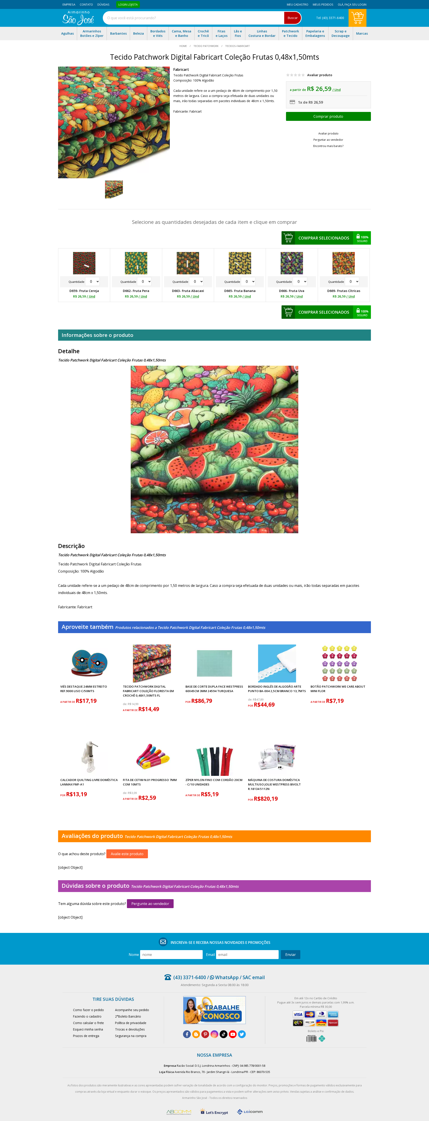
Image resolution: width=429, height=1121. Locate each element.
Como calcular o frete (88, 1023)
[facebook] (187, 1034)
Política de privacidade (130, 1023)
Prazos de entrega (86, 1036)
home (183, 46)
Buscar (293, 18)
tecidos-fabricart (237, 46)
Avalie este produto (127, 853)
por (188, 701)
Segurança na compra (130, 1036)
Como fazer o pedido (88, 1010)
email (210, 954)
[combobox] (202, 18)
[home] (78, 23)
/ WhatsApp (222, 977)
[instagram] (214, 1034)
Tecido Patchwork (206, 46)
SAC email (254, 977)
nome (134, 954)
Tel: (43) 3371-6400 (330, 18)
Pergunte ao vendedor (150, 903)
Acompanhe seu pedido (132, 1010)
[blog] (196, 1034)
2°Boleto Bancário (128, 1016)
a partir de (68, 701)
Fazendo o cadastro (87, 1016)
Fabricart (181, 69)
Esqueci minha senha (88, 1029)
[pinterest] (205, 1034)
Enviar (290, 954)
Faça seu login (355, 4)
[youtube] (233, 1034)
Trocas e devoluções (130, 1029)
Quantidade (77, 282)
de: (125, 704)
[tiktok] (223, 1034)
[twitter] (242, 1034)
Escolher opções (328, 116)
